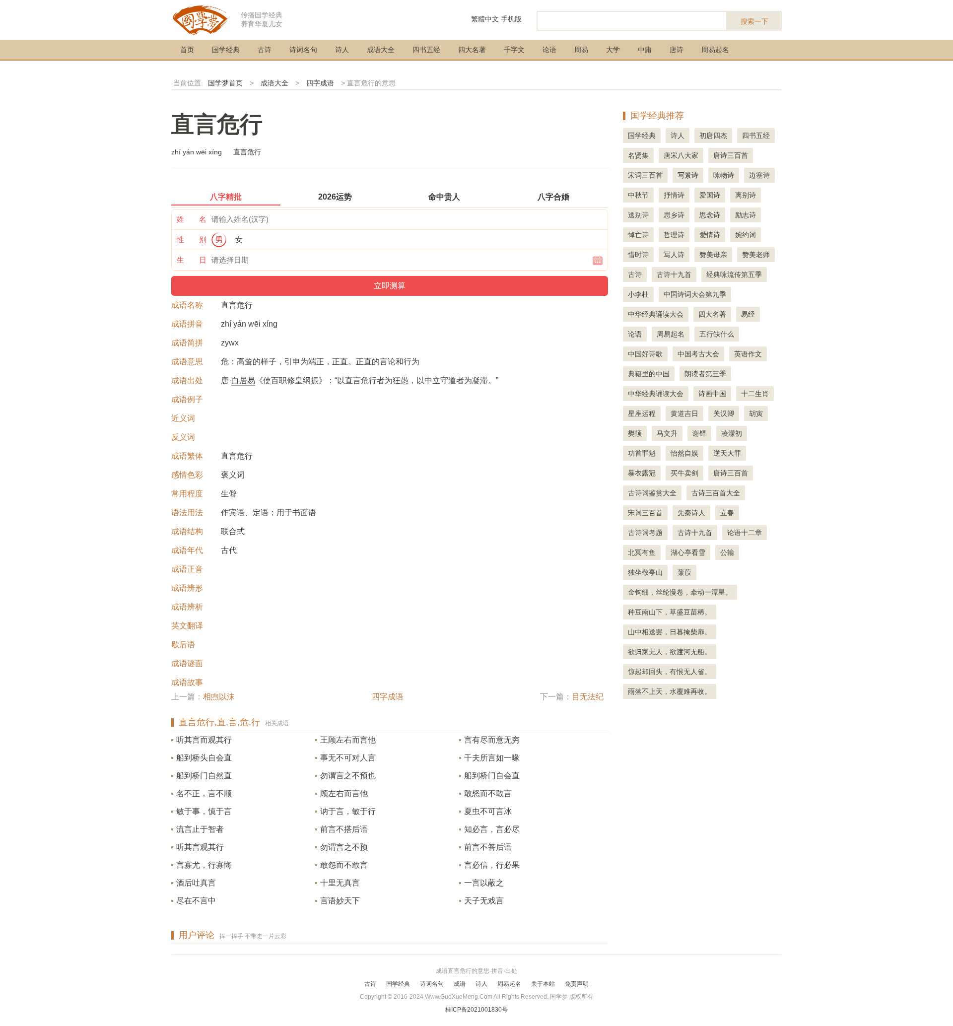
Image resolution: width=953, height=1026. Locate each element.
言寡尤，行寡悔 (204, 865)
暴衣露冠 (642, 473)
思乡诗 (674, 215)
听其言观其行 (200, 847)
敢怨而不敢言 (344, 865)
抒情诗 (674, 195)
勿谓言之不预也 (348, 775)
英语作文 (748, 354)
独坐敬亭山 (645, 572)
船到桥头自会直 (204, 757)
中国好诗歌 (645, 354)
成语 (460, 983)
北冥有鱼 (642, 552)
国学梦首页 (225, 83)
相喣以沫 (219, 696)
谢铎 (699, 433)
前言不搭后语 (344, 829)
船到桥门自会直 (492, 775)
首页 (187, 50)
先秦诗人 (691, 513)
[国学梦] (201, 19)
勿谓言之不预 (344, 847)
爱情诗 (709, 235)
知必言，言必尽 (492, 829)
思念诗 (709, 215)
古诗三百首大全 (715, 493)
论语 (549, 50)
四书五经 (426, 50)
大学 (613, 50)
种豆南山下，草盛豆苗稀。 (669, 612)
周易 (581, 50)
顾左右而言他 (344, 793)
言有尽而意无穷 (492, 740)
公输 (727, 552)
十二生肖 (755, 394)
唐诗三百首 (730, 155)
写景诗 (688, 175)
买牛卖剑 (684, 473)
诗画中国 (712, 394)
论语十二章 (744, 533)
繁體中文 (485, 19)
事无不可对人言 (348, 757)
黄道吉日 (684, 413)
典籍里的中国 (649, 374)
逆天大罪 (727, 453)
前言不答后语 (488, 847)
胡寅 (756, 413)
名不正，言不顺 (204, 793)
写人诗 (674, 255)
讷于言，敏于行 (348, 811)
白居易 (243, 380)
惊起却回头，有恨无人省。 (669, 672)
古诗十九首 (674, 274)
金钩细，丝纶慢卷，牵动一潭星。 (680, 592)
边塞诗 (759, 175)
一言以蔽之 (484, 883)
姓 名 (191, 219)
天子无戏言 (484, 900)
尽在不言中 (196, 900)
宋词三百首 (645, 175)
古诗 (265, 50)
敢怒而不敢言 (488, 793)
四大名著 (472, 50)
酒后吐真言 (196, 883)
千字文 (514, 50)
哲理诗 (674, 235)
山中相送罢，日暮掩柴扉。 (669, 632)
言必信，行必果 (492, 865)
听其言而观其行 (204, 740)
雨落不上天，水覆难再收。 (669, 691)
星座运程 (642, 413)
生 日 (191, 260)
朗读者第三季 (705, 374)
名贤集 (638, 155)
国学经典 (226, 50)
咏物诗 (723, 175)
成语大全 (381, 50)
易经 (748, 314)
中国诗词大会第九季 (695, 294)
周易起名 (715, 50)
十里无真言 (340, 883)
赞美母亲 (713, 255)
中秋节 (638, 195)
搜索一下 (754, 21)
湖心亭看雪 (688, 552)
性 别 (191, 239)
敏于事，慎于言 (204, 811)
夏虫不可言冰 (488, 811)
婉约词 (745, 235)
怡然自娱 (684, 453)
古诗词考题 (645, 533)
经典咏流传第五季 (734, 274)
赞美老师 (756, 255)
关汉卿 (723, 413)
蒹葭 (684, 572)
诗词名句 (303, 50)
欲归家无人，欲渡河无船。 (669, 652)
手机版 (511, 19)
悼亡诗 (638, 235)
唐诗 (676, 50)
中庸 (645, 50)
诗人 (342, 50)
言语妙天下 (340, 900)
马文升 (667, 433)
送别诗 (638, 215)
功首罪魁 (642, 453)
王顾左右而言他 (348, 740)
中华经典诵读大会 (655, 314)
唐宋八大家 (681, 155)
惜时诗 (638, 255)
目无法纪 (588, 696)
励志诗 (745, 215)
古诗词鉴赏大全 (652, 493)
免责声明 (577, 983)
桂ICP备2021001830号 (476, 1009)
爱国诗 (709, 195)
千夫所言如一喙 (492, 757)
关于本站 (543, 983)
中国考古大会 (698, 354)
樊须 (635, 433)
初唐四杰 (713, 135)
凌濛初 (731, 433)
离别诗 (745, 195)
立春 (727, 513)
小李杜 (638, 294)
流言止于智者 (200, 829)
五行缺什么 (716, 334)
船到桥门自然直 (204, 775)
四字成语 (320, 83)
